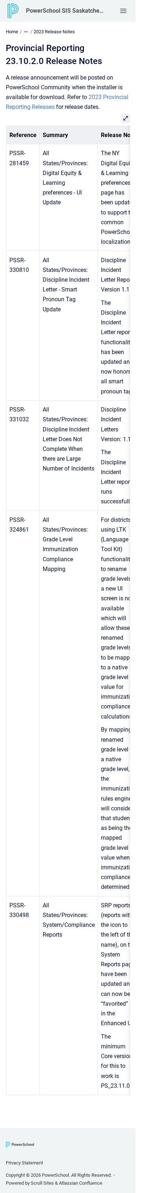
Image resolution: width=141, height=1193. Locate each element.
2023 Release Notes (54, 31)
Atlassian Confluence (80, 1183)
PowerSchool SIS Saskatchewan (65, 10)
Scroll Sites (42, 1183)
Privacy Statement (24, 1163)
